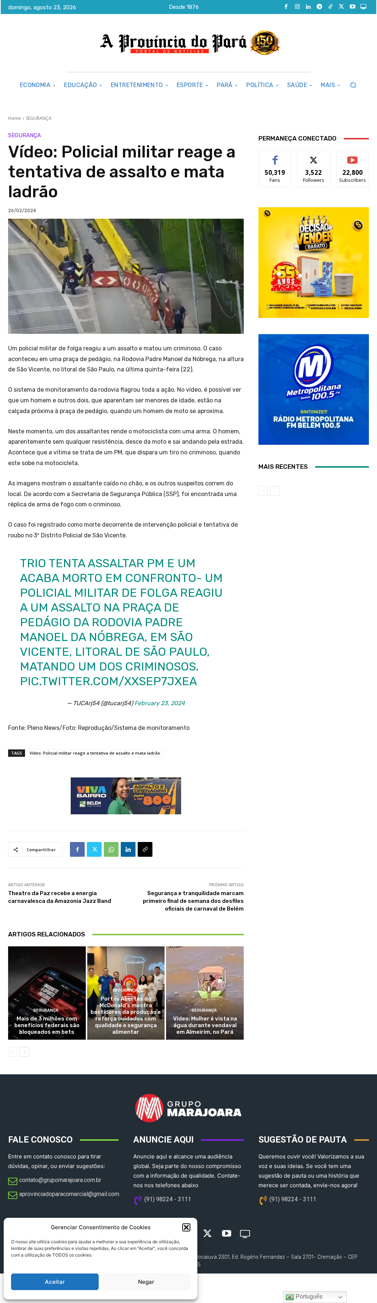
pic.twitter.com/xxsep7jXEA (108, 681)
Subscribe (352, 156)
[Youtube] (352, 7)
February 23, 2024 (159, 703)
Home (14, 118)
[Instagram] (297, 7)
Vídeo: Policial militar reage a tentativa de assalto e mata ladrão (94, 753)
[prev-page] (12, 1052)
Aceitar (55, 1281)
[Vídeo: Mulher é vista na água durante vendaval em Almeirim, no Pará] (205, 993)
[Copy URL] (145, 849)
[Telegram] (319, 7)
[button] (186, 1227)
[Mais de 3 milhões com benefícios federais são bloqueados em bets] (47, 993)
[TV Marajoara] (363, 7)
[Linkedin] (308, 7)
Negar (146, 1281)
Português (308, 1296)
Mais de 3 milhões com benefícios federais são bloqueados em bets (47, 1025)
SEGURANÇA (39, 118)
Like (275, 156)
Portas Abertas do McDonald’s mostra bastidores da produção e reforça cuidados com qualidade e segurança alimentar (126, 1015)
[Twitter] (341, 7)
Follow (314, 156)
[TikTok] (330, 7)
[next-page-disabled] (274, 491)
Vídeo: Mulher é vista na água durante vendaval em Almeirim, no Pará (205, 1025)
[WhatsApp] (111, 849)
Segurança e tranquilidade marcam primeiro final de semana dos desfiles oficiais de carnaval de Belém (193, 901)
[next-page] (24, 1052)
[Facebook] (286, 7)
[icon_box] (54, 1181)
